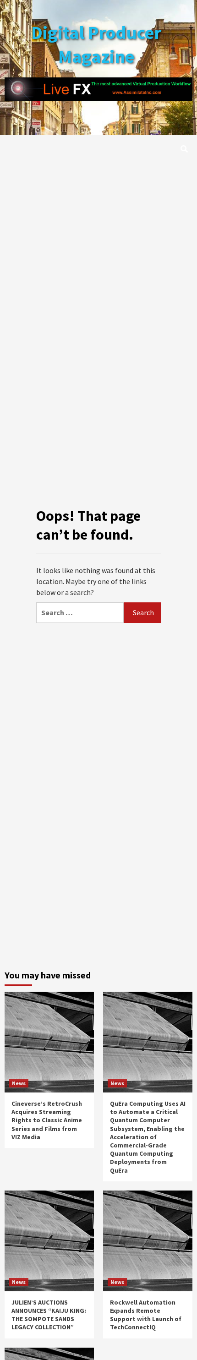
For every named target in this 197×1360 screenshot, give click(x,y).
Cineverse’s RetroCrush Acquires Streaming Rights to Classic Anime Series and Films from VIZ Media (46, 1120)
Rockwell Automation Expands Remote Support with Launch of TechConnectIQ (145, 1315)
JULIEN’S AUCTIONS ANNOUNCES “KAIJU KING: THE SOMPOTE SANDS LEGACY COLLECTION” (48, 1315)
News (19, 1083)
